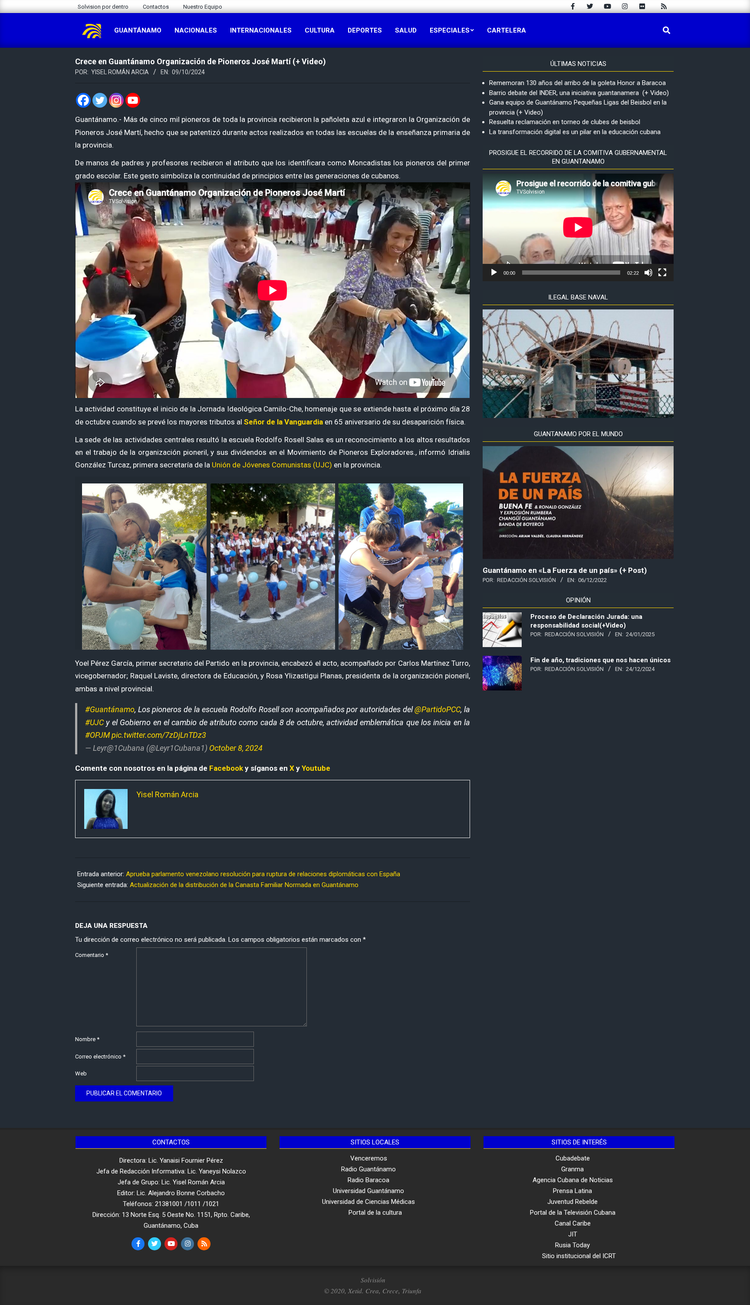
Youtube (316, 768)
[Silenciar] (648, 272)
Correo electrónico (100, 1056)
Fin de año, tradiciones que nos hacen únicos (600, 660)
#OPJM (97, 735)
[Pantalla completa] (662, 272)
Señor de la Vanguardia (282, 421)
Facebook (226, 768)
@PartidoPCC (437, 709)
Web (81, 1073)
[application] (578, 227)
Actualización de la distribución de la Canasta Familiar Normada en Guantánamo (244, 885)
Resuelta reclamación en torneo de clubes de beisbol (564, 122)
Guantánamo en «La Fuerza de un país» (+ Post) (565, 570)
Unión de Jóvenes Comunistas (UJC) (272, 464)
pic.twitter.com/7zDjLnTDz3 (159, 735)
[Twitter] (99, 100)
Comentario (91, 955)
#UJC (94, 722)
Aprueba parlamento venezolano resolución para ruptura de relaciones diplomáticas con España (263, 874)
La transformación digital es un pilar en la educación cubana (575, 132)
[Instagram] (116, 100)
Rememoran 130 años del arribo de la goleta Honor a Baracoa (577, 83)
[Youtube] (132, 100)
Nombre (87, 1039)
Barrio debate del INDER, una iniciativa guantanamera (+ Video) (579, 93)
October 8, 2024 (236, 748)
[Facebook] (83, 100)
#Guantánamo (110, 709)
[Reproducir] (494, 272)
